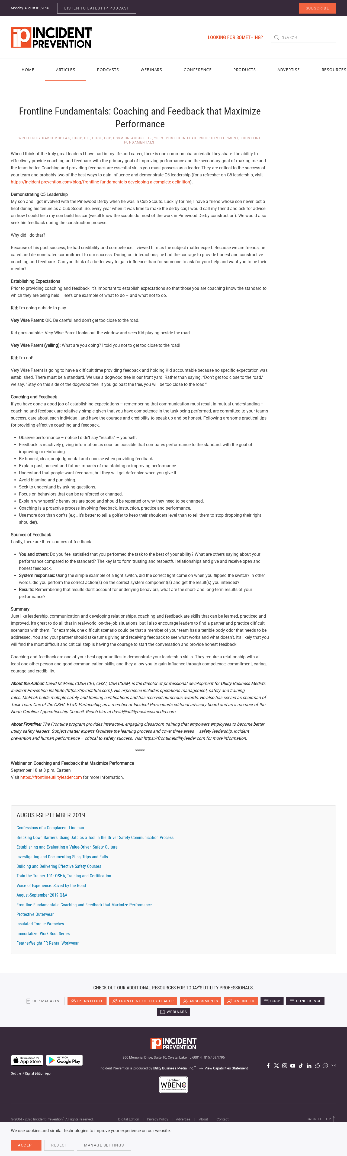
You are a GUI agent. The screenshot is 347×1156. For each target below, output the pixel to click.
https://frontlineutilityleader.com (51, 777)
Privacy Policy (157, 1119)
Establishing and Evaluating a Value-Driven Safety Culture (67, 847)
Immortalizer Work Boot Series (43, 933)
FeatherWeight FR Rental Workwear (48, 943)
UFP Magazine (47, 1001)
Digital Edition (128, 1119)
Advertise (183, 1119)
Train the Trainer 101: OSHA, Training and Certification (64, 875)
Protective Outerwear (35, 914)
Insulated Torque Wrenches (40, 923)
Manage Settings (104, 1145)
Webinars (151, 69)
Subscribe (317, 8)
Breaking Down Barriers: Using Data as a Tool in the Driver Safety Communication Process (95, 837)
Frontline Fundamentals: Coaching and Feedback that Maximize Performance (84, 904)
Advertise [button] (289, 69)
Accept (26, 1145)
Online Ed (244, 1001)
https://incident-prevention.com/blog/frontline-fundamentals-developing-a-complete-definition (100, 182)
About (203, 1119)
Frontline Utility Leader (146, 1001)
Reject (59, 1145)
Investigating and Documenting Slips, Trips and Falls (62, 856)
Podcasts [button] (108, 69)
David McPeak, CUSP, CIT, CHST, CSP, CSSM (82, 138)
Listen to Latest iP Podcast (96, 8)
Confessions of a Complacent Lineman (50, 827)
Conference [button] (198, 69)
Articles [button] (65, 69)
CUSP (275, 1001)
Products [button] (244, 69)
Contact (223, 1119)
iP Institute (90, 1001)
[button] (333, 1119)
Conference (309, 1001)
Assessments (204, 1001)
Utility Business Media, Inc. (174, 1068)
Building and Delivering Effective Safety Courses (59, 866)
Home (28, 69)
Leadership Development (213, 138)
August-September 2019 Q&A (42, 895)
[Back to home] (51, 37)
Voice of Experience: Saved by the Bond (51, 885)
